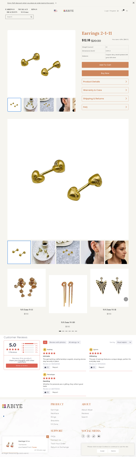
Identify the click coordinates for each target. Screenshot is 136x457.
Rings (53, 417)
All (45, 342)
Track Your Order (58, 444)
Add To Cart (105, 65)
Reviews (85, 413)
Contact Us (56, 440)
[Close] (45, 439)
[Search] (31, 17)
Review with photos (57, 342)
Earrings (54, 410)
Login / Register (110, 11)
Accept (102, 451)
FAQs (53, 436)
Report (55, 367)
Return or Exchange (60, 447)
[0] (122, 10)
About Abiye (87, 410)
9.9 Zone (54, 424)
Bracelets (55, 421)
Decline (113, 451)
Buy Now (105, 73)
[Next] (126, 299)
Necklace (55, 413)
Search (85, 417)
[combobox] (19, 17)
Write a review (22, 366)
